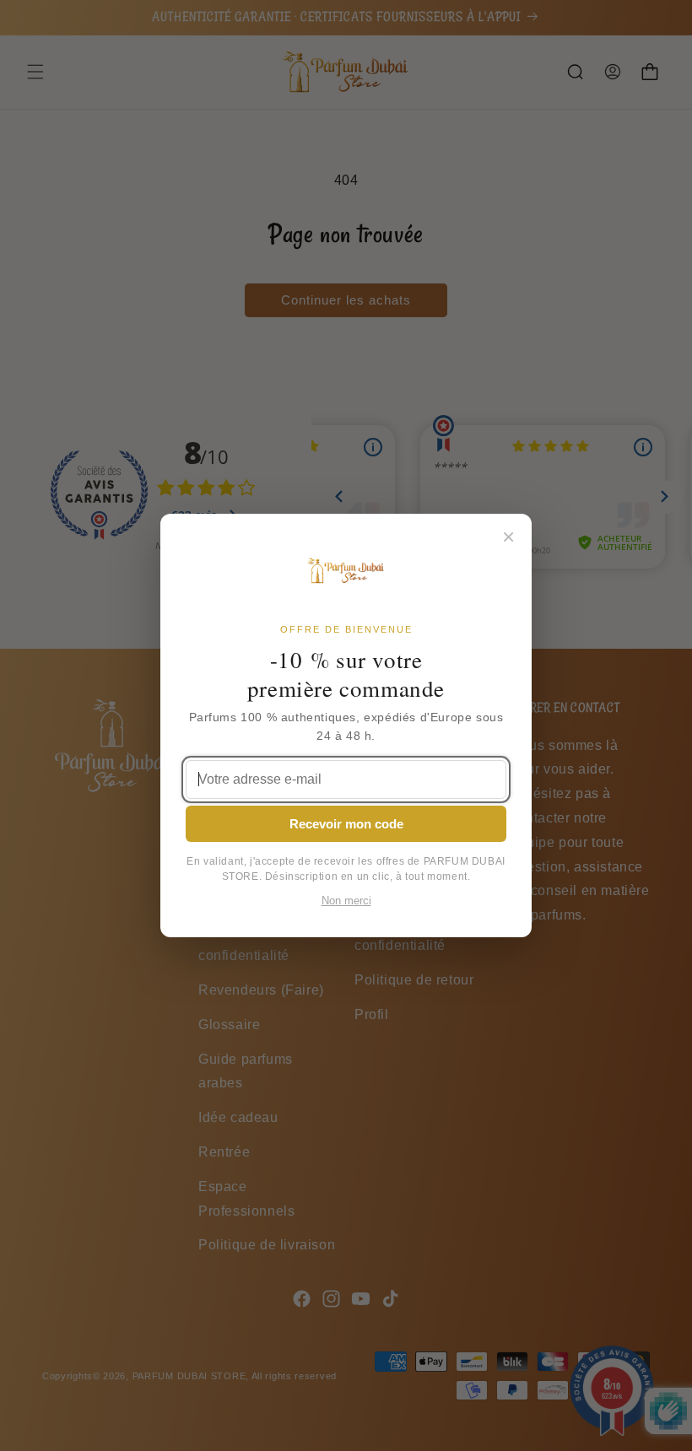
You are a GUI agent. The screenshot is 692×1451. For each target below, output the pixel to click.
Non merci (346, 901)
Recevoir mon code (346, 824)
